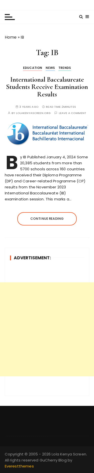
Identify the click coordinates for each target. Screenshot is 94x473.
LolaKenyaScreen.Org (33, 113)
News (50, 68)
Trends (64, 68)
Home (11, 37)
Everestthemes (19, 466)
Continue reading (47, 218)
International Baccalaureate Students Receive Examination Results (47, 86)
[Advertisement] (47, 329)
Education (32, 68)
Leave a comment (72, 113)
